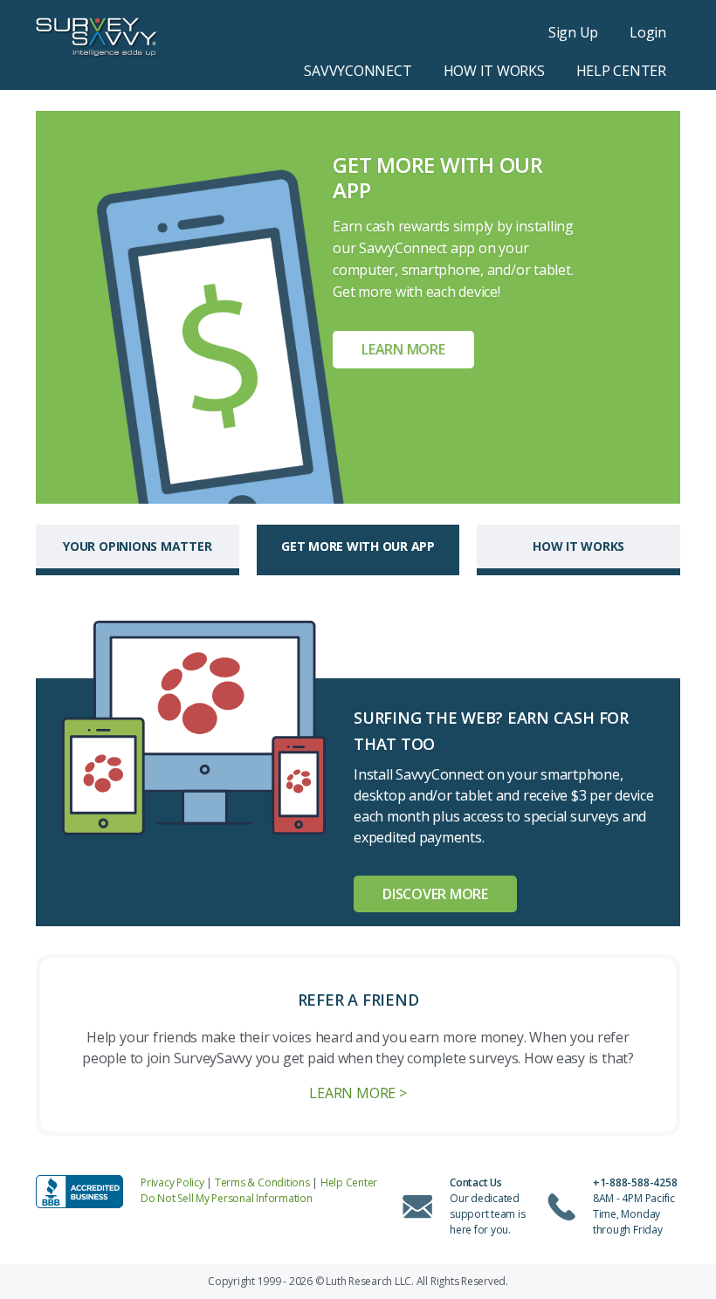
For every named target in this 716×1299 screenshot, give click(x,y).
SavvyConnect (357, 70)
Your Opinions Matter (137, 546)
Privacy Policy (172, 1182)
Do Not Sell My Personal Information (227, 1198)
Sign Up (573, 32)
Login (648, 32)
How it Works (494, 70)
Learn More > (357, 1093)
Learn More (403, 349)
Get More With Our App (358, 546)
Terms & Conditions (262, 1182)
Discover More (435, 894)
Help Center (621, 70)
